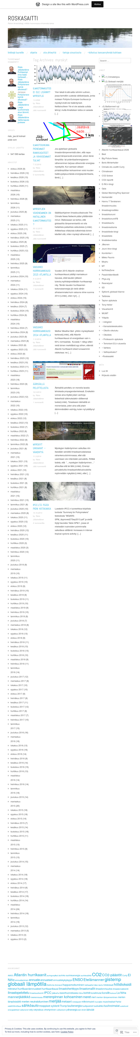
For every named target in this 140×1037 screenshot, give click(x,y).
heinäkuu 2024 (18, 302)
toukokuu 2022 (17, 426)
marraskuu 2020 (18, 512)
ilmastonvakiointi (120, 988)
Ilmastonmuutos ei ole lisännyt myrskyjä (42, 92)
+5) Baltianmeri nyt (110, 106)
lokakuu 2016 (17, 745)
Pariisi (118, 1001)
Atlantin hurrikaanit (30, 974)
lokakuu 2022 (17, 409)
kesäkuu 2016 (17, 762)
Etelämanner (93, 979)
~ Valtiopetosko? (109, 351)
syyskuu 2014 (17, 878)
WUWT (105, 313)
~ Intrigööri (107, 321)
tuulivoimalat (112, 1006)
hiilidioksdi (108, 984)
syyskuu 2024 (17, 293)
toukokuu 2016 (17, 766)
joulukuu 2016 (17, 732)
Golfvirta (50, 985)
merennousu (37, 997)
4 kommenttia (38, 523)
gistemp (113, 979)
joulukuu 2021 (17, 448)
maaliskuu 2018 (18, 659)
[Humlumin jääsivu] (112, 81)
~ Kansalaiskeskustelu (112, 326)
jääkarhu (55, 993)
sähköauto (30, 1005)
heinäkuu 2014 (18, 887)
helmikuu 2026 (17, 198)
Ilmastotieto (107, 235)
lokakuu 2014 (17, 874)
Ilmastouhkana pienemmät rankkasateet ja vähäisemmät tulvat (42, 152)
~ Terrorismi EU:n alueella (114, 343)
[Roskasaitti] (70, 39)
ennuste (34, 979)
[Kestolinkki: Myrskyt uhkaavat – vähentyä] (64, 431)
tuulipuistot (87, 1005)
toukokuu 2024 (17, 310)
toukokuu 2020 (17, 538)
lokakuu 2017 (17, 685)
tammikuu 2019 (18, 616)
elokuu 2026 (16, 168)
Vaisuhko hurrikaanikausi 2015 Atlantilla (42, 270)
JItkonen (106, 244)
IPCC (47, 992)
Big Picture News (110, 158)
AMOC (10, 975)
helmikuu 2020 (17, 551)
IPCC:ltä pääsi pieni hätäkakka (42, 506)
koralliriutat (96, 992)
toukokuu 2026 (17, 181)
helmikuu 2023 (17, 383)
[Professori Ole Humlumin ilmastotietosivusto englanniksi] (111, 76)
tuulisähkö (99, 1005)
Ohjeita (33, 52)
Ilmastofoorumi (108, 214)
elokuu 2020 (16, 525)
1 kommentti (38, 288)
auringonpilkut (52, 975)
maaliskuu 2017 (18, 715)
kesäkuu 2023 (17, 362)
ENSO (78, 979)
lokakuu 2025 (17, 224)
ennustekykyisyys (62, 980)
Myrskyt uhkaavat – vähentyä (39, 448)
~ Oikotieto (107, 334)
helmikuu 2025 (17, 263)
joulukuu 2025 (17, 211)
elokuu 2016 (16, 753)
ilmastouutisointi (37, 993)
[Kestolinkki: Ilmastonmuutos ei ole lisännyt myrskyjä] (64, 75)
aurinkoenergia (73, 975)
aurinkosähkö (86, 975)
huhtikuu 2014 (17, 900)
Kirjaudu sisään (109, 375)
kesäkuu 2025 (17, 241)
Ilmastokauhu (108, 222)
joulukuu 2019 (17, 564)
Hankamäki (107, 197)
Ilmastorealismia (109, 227)
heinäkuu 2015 (18, 822)
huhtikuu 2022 (17, 431)
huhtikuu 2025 (17, 250)
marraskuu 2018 (18, 624)
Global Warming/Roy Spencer (115, 192)
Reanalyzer (107, 283)
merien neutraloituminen (35, 1001)
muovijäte (98, 1001)
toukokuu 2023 (17, 366)
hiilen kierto (98, 985)
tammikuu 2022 (18, 444)
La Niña (121, 993)
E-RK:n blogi (108, 184)
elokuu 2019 (16, 586)
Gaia (104, 188)
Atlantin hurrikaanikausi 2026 (115, 149)
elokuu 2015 (16, 818)
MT (103, 265)
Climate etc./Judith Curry (113, 166)
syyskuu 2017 (17, 689)
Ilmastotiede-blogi (110, 231)
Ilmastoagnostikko (110, 210)
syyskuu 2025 (17, 228)
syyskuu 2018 (17, 633)
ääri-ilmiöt (82, 1009)
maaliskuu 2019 (18, 607)
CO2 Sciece (107, 175)
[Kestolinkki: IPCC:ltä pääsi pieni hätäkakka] (64, 492)
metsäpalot (76, 1001)
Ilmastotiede (89, 67)
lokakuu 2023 (17, 345)
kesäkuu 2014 (17, 891)
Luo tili (105, 370)
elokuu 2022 (16, 418)
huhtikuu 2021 (17, 487)
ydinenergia (72, 1009)
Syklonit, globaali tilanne (113, 291)
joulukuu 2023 (17, 336)
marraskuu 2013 (18, 930)
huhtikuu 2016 (17, 771)
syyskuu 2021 (17, 465)
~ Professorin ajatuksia (112, 339)
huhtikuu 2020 (17, 543)
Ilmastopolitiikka (66, 363)
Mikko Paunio (108, 257)
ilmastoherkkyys (69, 988)
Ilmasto (57, 124)
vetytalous (38, 1009)
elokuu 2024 (16, 297)
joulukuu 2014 (17, 861)
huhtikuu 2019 (17, 603)
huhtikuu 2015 (17, 835)
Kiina (81, 993)
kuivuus (113, 993)
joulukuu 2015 (17, 797)
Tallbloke (106, 296)
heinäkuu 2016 (18, 758)
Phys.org (106, 278)
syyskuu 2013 (17, 939)
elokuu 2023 (16, 353)
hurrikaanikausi (50, 988)
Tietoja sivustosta (72, 52)
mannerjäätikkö (19, 996)
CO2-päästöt (112, 974)
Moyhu (105, 261)
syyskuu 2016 (17, 749)
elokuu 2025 (16, 233)
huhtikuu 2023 (17, 370)
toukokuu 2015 (17, 831)
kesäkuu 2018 (17, 646)
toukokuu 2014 (17, 896)
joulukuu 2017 (17, 676)
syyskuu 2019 (17, 581)
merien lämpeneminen (106, 997)
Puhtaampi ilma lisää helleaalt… (23, 74)
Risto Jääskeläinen (24, 68)
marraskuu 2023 (18, 340)
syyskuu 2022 (17, 413)
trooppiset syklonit (49, 1005)
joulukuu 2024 (17, 276)
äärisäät (90, 1009)
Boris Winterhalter (110, 162)
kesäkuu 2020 (17, 534)
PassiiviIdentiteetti (110, 274)
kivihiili (86, 992)
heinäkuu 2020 (18, 530)
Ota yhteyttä (49, 52)
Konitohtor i (107, 253)
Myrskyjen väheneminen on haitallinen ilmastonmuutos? (42, 216)
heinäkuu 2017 (18, 698)
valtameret (24, 1009)
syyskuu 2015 (17, 814)
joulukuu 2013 (17, 926)
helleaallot (89, 985)
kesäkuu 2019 (17, 594)
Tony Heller (107, 304)
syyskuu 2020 (17, 521)
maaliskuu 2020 (18, 547)
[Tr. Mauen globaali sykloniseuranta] (117, 116)
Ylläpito (105, 317)
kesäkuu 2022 (17, 422)
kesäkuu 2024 (17, 306)
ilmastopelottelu (18, 992)
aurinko (62, 975)
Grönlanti (58, 985)
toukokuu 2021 (17, 482)
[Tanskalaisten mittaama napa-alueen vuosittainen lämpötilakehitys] (117, 93)
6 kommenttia (38, 174)
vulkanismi (61, 1009)
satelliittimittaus (14, 1006)
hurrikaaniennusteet (29, 988)
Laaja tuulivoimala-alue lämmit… (24, 110)
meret (87, 996)
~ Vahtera (106, 347)
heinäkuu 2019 (18, 590)
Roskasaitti (23, 18)
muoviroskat (109, 1001)
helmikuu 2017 (17, 719)
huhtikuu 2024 (17, 315)
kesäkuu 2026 (17, 177)
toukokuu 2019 (17, 599)
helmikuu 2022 (17, 439)
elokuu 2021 (16, 469)
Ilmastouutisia (89, 124)
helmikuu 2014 (17, 913)
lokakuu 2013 (17, 934)
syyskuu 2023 (17, 349)
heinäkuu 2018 (18, 642)
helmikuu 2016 (17, 784)
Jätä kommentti (39, 110)
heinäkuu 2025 (18, 237)
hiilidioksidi (122, 984)
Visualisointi (107, 308)
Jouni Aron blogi (109, 248)
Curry (124, 975)
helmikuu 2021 (17, 500)
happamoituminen (73, 984)
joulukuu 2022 (17, 396)
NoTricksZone (108, 270)
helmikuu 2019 (17, 612)
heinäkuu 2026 (18, 172)
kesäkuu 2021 (17, 478)
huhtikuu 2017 (17, 710)
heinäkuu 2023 (18, 358)
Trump (63, 1005)
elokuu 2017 (16, 693)
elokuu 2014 (16, 883)
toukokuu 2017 (17, 706)
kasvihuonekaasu (69, 992)
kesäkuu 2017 (17, 702)
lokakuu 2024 (17, 289)
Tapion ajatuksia (109, 300)
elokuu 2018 (16, 637)
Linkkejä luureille (16, 52)
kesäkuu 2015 (17, 827)
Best (104, 154)
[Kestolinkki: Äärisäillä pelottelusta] (64, 371)
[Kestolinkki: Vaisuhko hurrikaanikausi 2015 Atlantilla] (64, 254)
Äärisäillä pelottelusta (40, 386)
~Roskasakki (108, 356)
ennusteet (46, 980)
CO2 (97, 974)
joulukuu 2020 (17, 508)
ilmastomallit (87, 988)
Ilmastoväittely (88, 363)
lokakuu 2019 (17, 577)
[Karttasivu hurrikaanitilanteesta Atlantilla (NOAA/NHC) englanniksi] (117, 135)
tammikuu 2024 (18, 332)
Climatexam (107, 171)
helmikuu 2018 (17, 663)
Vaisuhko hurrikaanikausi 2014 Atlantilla (42, 331)
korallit (106, 992)
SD (103, 287)
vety (31, 1009)
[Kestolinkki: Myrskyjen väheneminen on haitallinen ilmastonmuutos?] (64, 196)
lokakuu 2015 (17, 809)
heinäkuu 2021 (18, 474)
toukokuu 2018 (17, 650)
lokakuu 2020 (17, 517)
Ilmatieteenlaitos (109, 240)
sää (92, 246)
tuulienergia (74, 1006)
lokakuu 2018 (17, 629)
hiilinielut (12, 988)
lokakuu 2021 (17, 461)
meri (93, 997)
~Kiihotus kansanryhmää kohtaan (104, 52)
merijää (55, 1001)
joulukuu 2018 (17, 620)
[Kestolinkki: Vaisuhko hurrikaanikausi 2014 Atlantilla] (64, 314)
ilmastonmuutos (104, 988)
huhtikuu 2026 (17, 185)
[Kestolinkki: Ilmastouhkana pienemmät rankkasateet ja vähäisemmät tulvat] (64, 132)
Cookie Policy (67, 1031)
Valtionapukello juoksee (25, 121)
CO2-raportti (107, 179)
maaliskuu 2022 (18, 435)
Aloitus (97, 4)
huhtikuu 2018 (17, 655)
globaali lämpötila (27, 983)
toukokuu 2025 (17, 246)
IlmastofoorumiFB (110, 218)
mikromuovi (88, 1001)
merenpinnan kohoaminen (62, 996)
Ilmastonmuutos (78, 67)
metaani (67, 1001)
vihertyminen (50, 1009)
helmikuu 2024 (17, 327)
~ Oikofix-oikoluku (110, 330)
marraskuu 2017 (18, 680)
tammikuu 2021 (18, 504)
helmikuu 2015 (17, 848)
